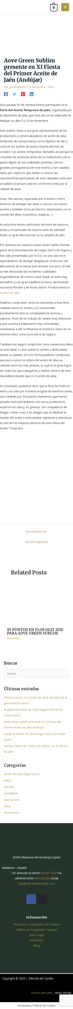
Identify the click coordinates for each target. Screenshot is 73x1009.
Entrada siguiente (36, 542)
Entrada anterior (36, 531)
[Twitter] (14, 94)
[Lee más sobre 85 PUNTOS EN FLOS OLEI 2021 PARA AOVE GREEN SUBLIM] (36, 602)
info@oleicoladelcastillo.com (36, 883)
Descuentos (11, 812)
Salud (7, 780)
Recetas (9, 787)
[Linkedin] (31, 94)
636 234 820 (42, 878)
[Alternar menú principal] (65, 7)
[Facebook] (6, 94)
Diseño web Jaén (41, 993)
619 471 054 (48, 873)
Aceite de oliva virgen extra (21, 774)
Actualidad (13, 638)
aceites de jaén (9, 292)
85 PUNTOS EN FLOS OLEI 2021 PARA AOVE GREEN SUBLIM (35, 631)
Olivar (7, 806)
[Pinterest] (23, 94)
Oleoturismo (12, 800)
